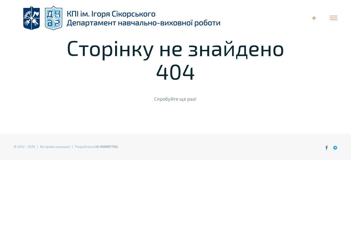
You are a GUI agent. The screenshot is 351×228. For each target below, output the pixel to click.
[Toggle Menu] (333, 18)
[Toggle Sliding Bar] (314, 18)
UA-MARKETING (106, 147)
